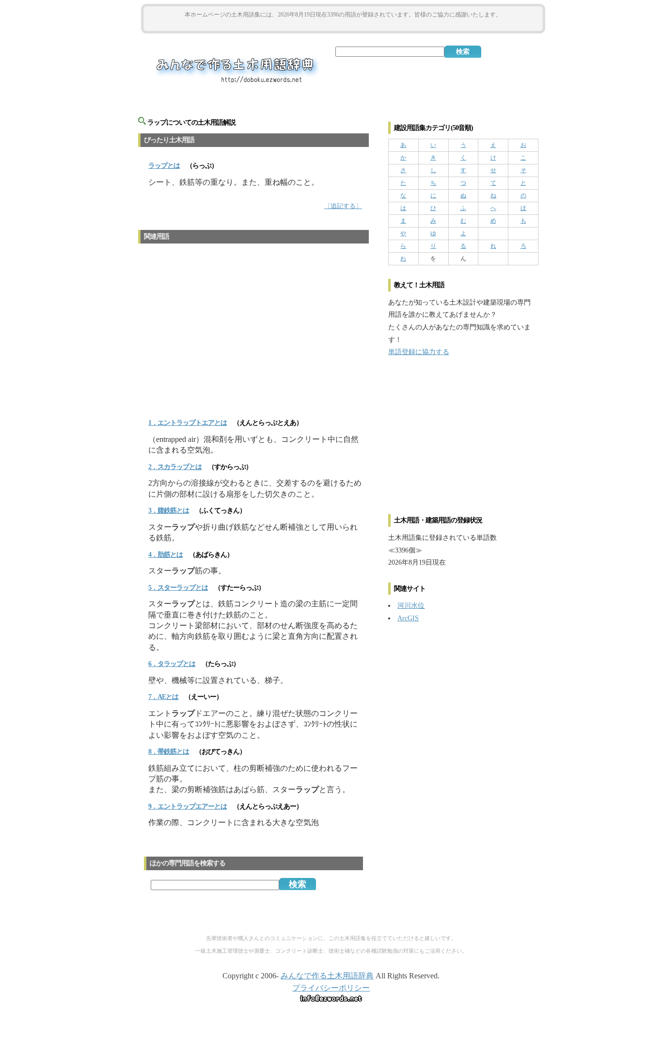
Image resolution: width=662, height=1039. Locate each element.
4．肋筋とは (165, 554)
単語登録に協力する (418, 352)
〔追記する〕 (343, 206)
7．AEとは (163, 696)
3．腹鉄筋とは (168, 510)
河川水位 (411, 605)
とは (164, 165)
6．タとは (171, 663)
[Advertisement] (343, 25)
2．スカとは (175, 467)
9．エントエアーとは (187, 806)
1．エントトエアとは (187, 422)
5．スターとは (178, 587)
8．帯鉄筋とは (168, 751)
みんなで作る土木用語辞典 (327, 976)
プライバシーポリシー (331, 988)
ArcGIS (408, 618)
